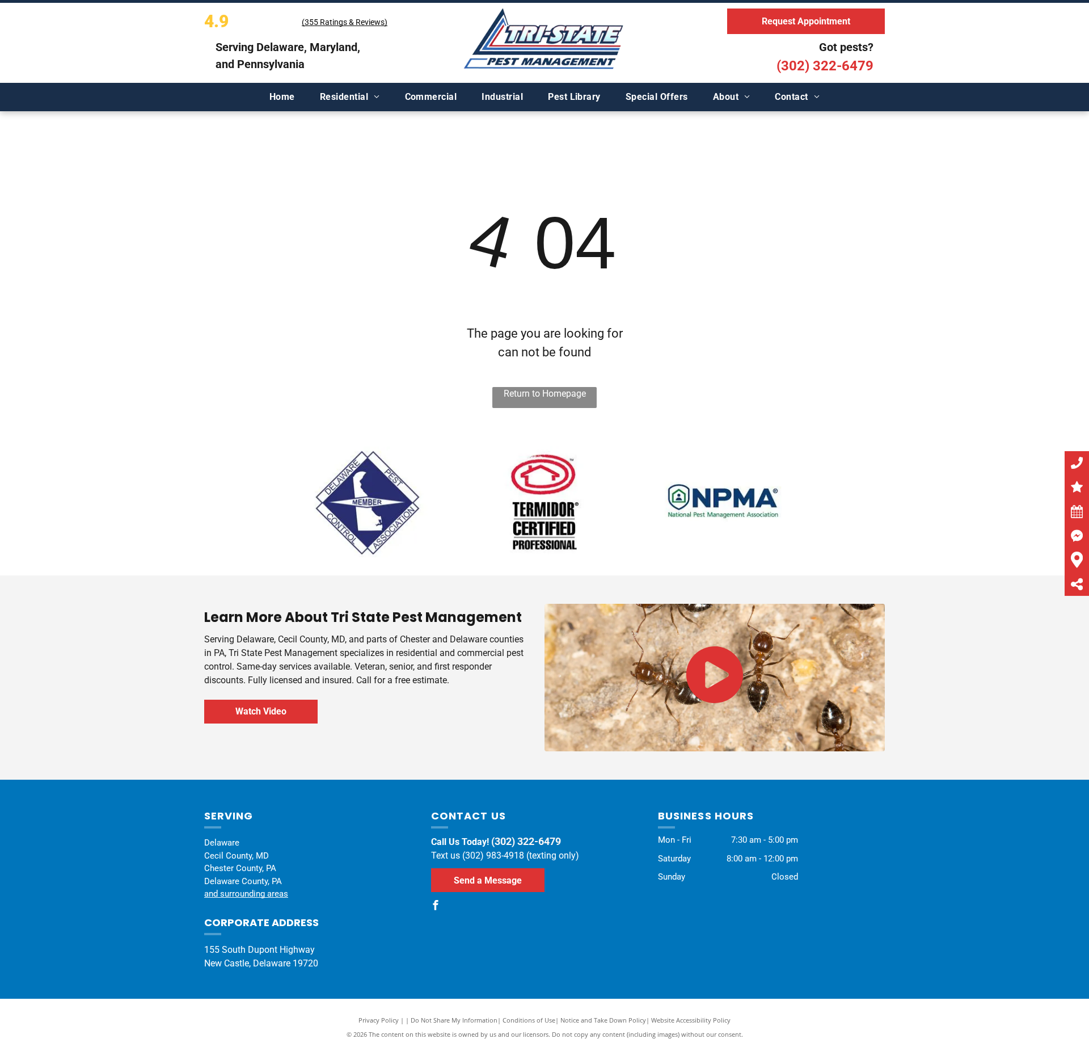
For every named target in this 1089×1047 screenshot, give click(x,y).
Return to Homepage (545, 393)
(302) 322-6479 (824, 66)
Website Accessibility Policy (691, 1020)
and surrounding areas (246, 894)
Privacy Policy (378, 1020)
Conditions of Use (529, 1020)
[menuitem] (282, 97)
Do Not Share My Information (454, 1020)
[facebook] (435, 906)
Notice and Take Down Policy (603, 1020)
